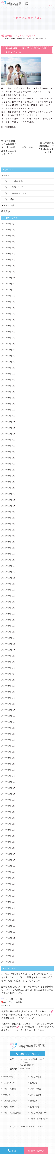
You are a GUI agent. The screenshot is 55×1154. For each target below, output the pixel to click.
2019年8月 (6, 734)
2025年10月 (6, 290)
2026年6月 (6, 242)
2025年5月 (6, 320)
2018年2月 (6, 842)
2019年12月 (6, 710)
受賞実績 (5, 211)
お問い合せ (34, 1107)
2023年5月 (6, 464)
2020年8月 (6, 662)
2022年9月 (6, 512)
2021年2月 (6, 626)
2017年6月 (6, 890)
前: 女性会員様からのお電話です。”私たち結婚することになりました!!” (8, 147)
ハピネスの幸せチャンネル (14, 193)
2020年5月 (6, 680)
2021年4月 (6, 614)
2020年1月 (6, 704)
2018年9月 (6, 800)
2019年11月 (6, 716)
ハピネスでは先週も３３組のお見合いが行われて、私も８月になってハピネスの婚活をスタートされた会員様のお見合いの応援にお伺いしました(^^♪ (27, 977)
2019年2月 (6, 770)
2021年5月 (6, 608)
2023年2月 (6, 482)
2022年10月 (6, 506)
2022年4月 (6, 542)
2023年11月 (6, 428)
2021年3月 (6, 620)
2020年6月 (6, 674)
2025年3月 (6, 332)
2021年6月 (6, 602)
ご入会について (9, 1083)
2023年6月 (6, 458)
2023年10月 (6, 434)
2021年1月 (6, 632)
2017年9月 (6, 872)
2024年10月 (6, 362)
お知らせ (5, 175)
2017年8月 (6, 878)
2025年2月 (6, 338)
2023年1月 (6, 488)
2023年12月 (6, 422)
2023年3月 (6, 476)
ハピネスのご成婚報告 (12, 181)
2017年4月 (6, 902)
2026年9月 (6, 224)
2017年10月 (6, 866)
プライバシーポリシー (39, 1119)
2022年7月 (6, 524)
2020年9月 (6, 656)
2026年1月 (6, 272)
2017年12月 (6, 854)
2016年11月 (6, 932)
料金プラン (7, 1095)
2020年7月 (6, 668)
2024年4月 (6, 398)
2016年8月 (6, 950)
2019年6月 (6, 746)
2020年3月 (6, 692)
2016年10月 (6, 938)
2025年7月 (6, 308)
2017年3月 (6, 908)
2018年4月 (6, 830)
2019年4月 (6, 758)
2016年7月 (6, 956)
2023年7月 (6, 452)
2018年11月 (6, 788)
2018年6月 (6, 818)
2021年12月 (6, 566)
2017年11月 (6, 860)
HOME (9, 36)
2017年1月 (6, 920)
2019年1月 (6, 776)
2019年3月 (6, 764)
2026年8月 (6, 230)
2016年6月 (6, 962)
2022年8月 (6, 518)
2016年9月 (6, 944)
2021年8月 (6, 590)
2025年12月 (6, 278)
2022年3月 (6, 548)
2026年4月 (6, 254)
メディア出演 (7, 205)
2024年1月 (6, 416)
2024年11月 (6, 356)
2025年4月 (6, 326)
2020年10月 (6, 650)
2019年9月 (6, 728)
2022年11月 (6, 500)
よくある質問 (35, 1095)
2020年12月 (6, 638)
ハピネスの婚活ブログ (26, 36)
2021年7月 (6, 596)
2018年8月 (6, 806)
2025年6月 (6, 314)
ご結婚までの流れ (10, 1101)
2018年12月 (6, 782)
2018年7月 (6, 812)
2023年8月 (6, 446)
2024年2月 (6, 410)
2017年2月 (6, 914)
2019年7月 (6, 740)
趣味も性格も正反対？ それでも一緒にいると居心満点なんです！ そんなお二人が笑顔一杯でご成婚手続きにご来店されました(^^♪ (27, 989)
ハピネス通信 (7, 199)
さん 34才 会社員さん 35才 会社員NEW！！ (11, 1002)
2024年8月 (6, 374)
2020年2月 (6, 698)
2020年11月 (6, 644)
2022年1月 (6, 560)
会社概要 (33, 1101)
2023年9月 (6, 440)
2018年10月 (6, 794)
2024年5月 (6, 392)
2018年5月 (6, 824)
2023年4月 (6, 470)
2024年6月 (6, 386)
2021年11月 (6, 572)
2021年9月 (6, 584)
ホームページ (8, 1077)
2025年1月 (6, 344)
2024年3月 (6, 404)
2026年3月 (6, 260)
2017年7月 (6, 884)
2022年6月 (6, 530)
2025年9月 (6, 296)
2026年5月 (6, 248)
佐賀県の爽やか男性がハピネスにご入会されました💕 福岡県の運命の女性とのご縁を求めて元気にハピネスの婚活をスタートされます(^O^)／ (27, 1014)
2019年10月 (6, 722)
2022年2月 (6, 554)
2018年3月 (6, 836)
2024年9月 (6, 368)
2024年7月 (6, 380)
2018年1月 (6, 848)
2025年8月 (6, 302)
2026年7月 (6, 236)
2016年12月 (6, 926)
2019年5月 (6, 752)
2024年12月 (6, 350)
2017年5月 (6, 896)
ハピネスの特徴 (9, 1089)
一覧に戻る (27, 147)
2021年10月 (6, 578)
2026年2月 (6, 266)
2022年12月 (6, 494)
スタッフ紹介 (8, 1107)
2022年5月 (6, 536)
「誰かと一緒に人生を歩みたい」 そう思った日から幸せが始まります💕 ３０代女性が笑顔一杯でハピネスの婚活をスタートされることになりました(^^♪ (27, 1027)
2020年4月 (6, 686)
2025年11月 (6, 284)
